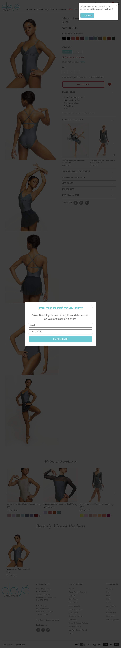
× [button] (116, 4)
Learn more (87, 15)
